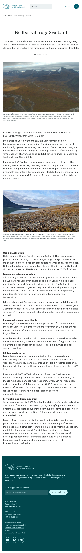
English (67, 6)
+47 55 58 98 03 (11, 517)
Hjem (4, 16)
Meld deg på (56, 492)
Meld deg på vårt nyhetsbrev (17, 488)
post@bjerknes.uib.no (13, 514)
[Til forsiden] (14, 6)
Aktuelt (10, 16)
